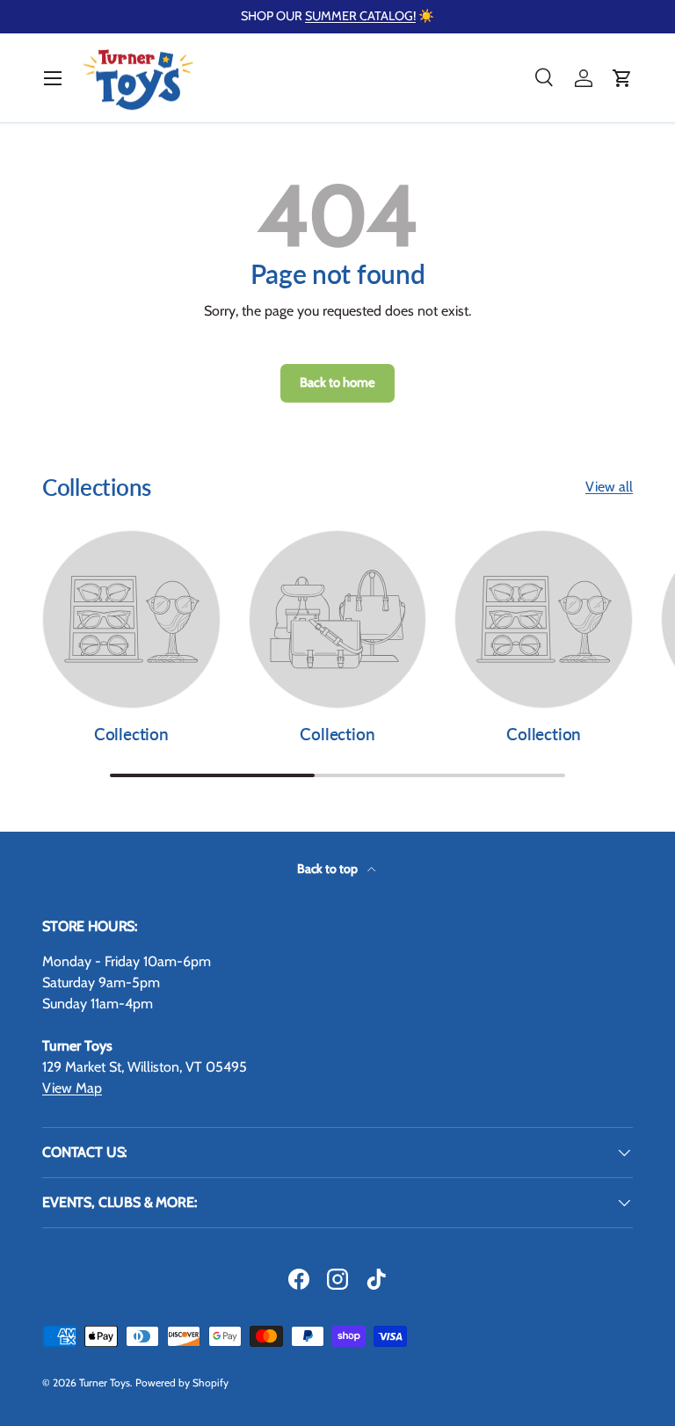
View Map (72, 1088)
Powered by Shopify (182, 1382)
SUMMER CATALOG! (360, 16)
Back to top (328, 869)
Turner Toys (104, 1382)
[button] (622, 78)
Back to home (337, 382)
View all (609, 486)
